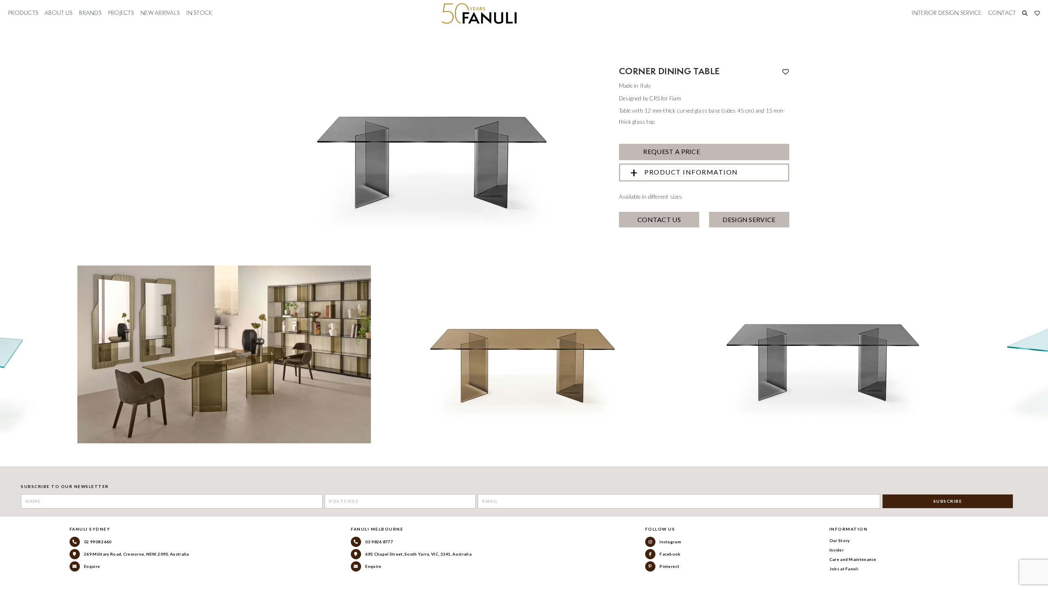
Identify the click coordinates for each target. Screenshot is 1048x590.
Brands (90, 13)
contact (1002, 13)
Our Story (839, 540)
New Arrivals (160, 13)
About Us (58, 13)
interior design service (946, 13)
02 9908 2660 (97, 541)
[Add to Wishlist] (785, 71)
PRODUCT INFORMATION (691, 172)
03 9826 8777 (378, 541)
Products (23, 13)
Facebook (670, 553)
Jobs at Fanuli (843, 568)
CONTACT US (659, 219)
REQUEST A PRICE (671, 151)
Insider (836, 549)
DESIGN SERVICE (749, 219)
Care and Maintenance (852, 559)
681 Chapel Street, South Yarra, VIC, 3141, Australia (418, 553)
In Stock (199, 13)
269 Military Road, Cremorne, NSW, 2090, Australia (136, 553)
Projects (121, 13)
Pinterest (669, 566)
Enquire (91, 566)
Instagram (670, 541)
